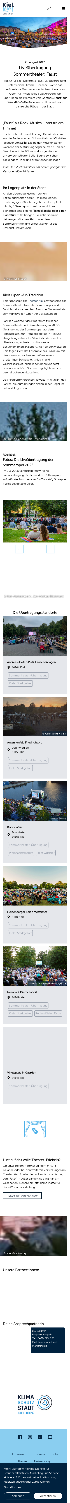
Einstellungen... (13, 1487)
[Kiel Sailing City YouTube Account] (50, 1437)
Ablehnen (18, 1495)
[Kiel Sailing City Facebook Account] (20, 1437)
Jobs (55, 1454)
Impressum (19, 1454)
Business (39, 1454)
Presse (22, 1461)
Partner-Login (43, 1461)
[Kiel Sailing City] (8, 8)
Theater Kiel (35, 300)
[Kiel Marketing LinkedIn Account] (40, 1437)
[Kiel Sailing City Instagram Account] (30, 1437)
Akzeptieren (48, 1495)
